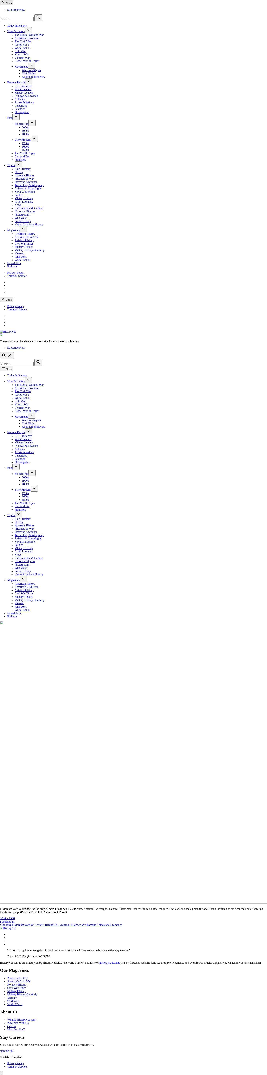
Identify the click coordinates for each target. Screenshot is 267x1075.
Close (8, 3)
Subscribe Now (16, 9)
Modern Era (21, 123)
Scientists (20, 108)
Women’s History (25, 175)
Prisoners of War (24, 178)
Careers (11, 1026)
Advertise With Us (18, 1022)
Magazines (13, 230)
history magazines (109, 962)
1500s (25, 149)
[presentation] (28, 30)
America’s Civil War (26, 237)
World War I (22, 44)
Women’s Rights (31, 70)
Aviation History (24, 240)
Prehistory (20, 159)
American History (25, 233)
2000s (25, 127)
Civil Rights (29, 73)
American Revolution (27, 38)
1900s (25, 130)
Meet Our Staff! (16, 1029)
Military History (24, 198)
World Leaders (23, 89)
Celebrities (21, 105)
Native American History (29, 224)
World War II (22, 47)
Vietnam (19, 253)
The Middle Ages (25, 153)
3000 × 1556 (7, 918)
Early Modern (23, 139)
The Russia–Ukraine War (29, 34)
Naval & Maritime (25, 191)
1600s (25, 146)
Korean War (22, 54)
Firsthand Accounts (26, 181)
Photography (22, 214)
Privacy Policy (15, 272)
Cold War (20, 51)
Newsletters (14, 263)
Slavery (19, 172)
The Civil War (23, 41)
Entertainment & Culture (29, 208)
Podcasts (12, 266)
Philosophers (22, 112)
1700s (25, 143)
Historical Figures (25, 211)
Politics (19, 195)
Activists (20, 99)
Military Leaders (24, 92)
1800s (25, 134)
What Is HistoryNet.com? (22, 1019)
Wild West (20, 217)
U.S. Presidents (23, 86)
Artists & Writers (24, 102)
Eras (9, 117)
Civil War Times (24, 243)
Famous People (16, 82)
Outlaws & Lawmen (26, 95)
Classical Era (22, 156)
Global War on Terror (27, 60)
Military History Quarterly (29, 250)
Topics (11, 165)
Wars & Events (16, 31)
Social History (23, 221)
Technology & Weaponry (29, 185)
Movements (21, 66)
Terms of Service (17, 275)
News (18, 204)
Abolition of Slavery (33, 76)
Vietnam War (22, 57)
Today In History (17, 25)
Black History (23, 168)
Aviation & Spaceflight (28, 188)
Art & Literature (24, 201)
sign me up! (6, 1050)
